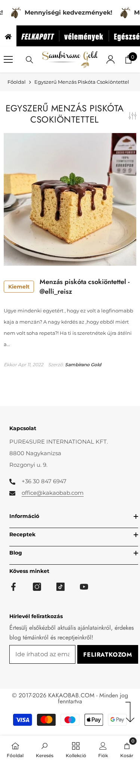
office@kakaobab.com (53, 492)
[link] (44, 749)
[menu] (8, 59)
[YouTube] (84, 587)
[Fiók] (110, 59)
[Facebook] (13, 587)
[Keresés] (29, 59)
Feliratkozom (107, 654)
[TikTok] (60, 587)
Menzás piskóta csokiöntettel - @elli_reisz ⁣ (69, 286)
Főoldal (16, 82)
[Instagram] (37, 587)
